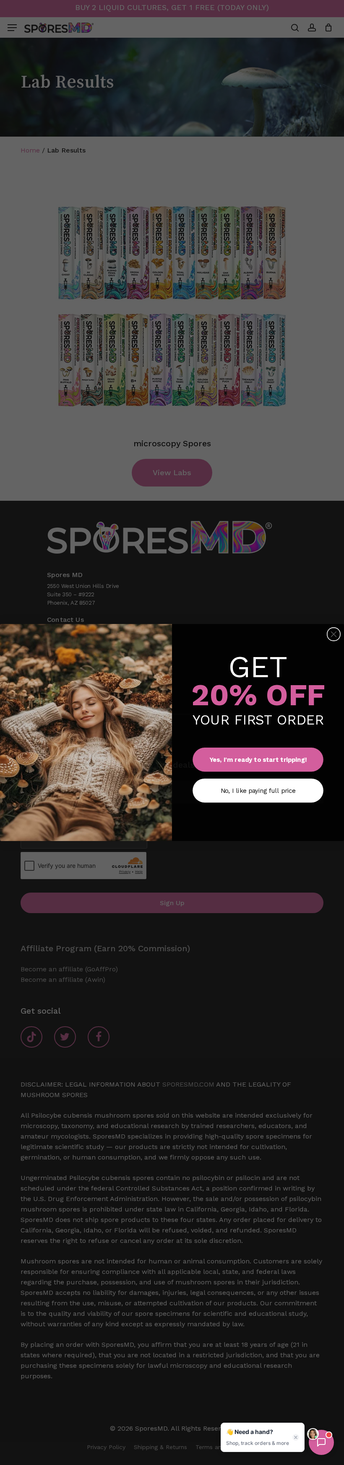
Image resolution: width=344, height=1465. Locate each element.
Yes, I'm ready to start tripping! (257, 759)
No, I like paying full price (258, 790)
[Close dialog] (334, 634)
